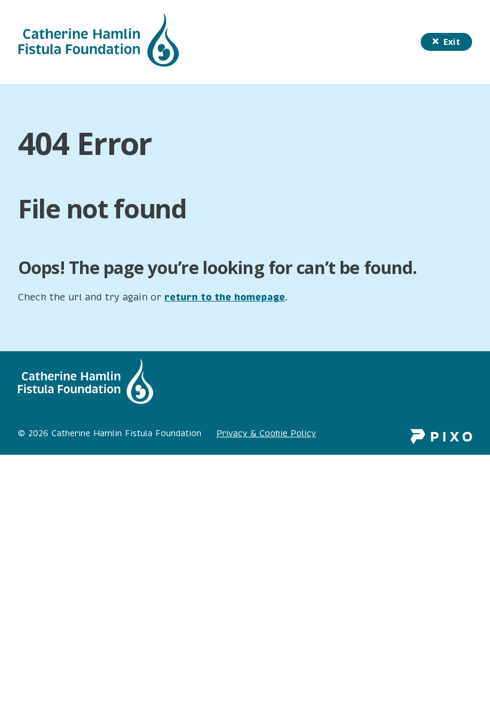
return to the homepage (224, 297)
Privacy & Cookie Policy (266, 433)
